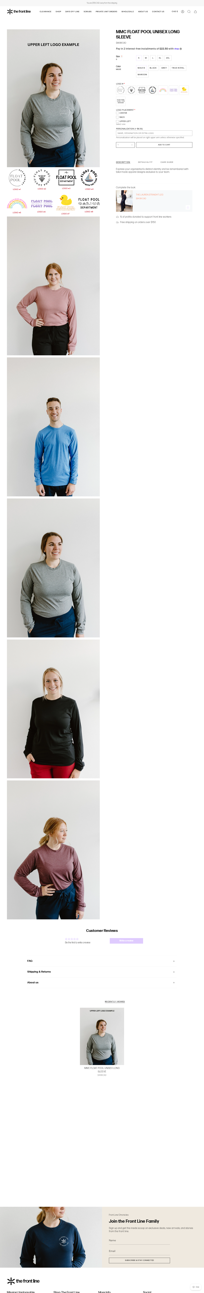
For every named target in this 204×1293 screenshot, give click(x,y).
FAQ (29, 961)
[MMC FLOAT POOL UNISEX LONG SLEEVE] (102, 1036)
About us (32, 982)
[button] (46, 11)
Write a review (126, 940)
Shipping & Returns (39, 971)
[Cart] (195, 11)
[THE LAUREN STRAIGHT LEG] (124, 201)
